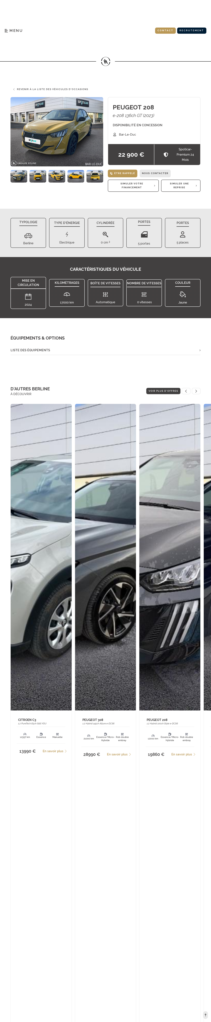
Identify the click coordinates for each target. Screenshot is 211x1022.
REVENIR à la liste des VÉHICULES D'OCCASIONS (52, 89)
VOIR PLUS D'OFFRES (163, 391)
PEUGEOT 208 (133, 107)
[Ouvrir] (14, 30)
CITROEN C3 (27, 720)
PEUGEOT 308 (92, 720)
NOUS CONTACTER (155, 173)
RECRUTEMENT (191, 30)
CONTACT (165, 30)
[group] (19, 176)
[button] (105, 350)
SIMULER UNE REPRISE (179, 185)
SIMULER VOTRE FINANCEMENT (131, 185)
